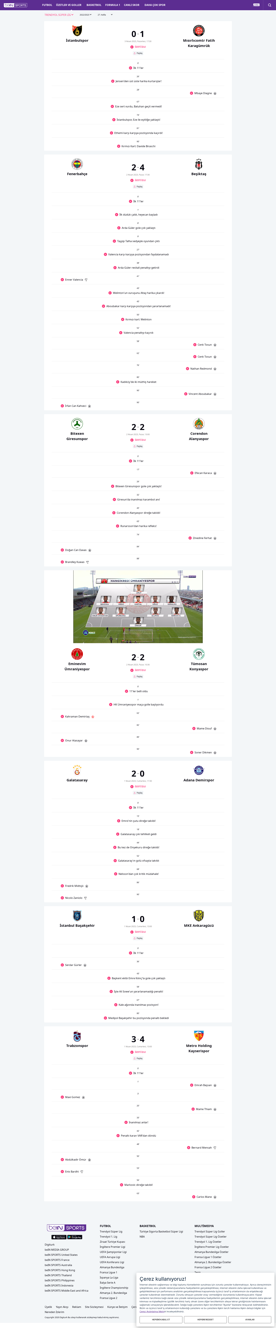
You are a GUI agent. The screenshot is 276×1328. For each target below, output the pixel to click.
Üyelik (48, 1307)
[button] (15, 5)
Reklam (76, 1307)
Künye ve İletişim (117, 1307)
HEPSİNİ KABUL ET (161, 1319)
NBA (142, 1236)
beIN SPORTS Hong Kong (60, 1270)
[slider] (138, 633)
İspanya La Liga (109, 1277)
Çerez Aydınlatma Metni (152, 1311)
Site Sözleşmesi (94, 1307)
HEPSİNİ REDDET (205, 1319)
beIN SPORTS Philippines (60, 1280)
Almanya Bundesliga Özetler (212, 1252)
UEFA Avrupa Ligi (110, 1257)
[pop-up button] (192, 638)
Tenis (198, 1272)
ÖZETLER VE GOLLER (68, 5)
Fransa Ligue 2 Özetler (208, 1267)
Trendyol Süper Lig (111, 1231)
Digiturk (50, 1244)
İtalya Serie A (107, 1282)
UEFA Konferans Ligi (112, 1262)
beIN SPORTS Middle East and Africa (66, 1290)
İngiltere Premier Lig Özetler (212, 1247)
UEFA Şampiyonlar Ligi (113, 1252)
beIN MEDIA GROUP (57, 1249)
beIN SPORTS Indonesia (59, 1285)
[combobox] (59, 15)
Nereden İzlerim (54, 1312)
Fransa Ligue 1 (108, 1272)
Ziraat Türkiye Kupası (112, 1241)
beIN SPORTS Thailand (58, 1275)
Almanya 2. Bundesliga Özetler (213, 1262)
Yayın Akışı (62, 1307)
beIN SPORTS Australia (58, 1265)
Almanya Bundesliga (112, 1267)
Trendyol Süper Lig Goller (210, 1231)
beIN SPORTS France (57, 1260)
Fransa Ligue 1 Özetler (208, 1257)
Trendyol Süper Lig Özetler (211, 1236)
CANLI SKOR (131, 5)
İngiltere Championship (114, 1287)
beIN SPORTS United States (61, 1255)
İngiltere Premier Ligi (112, 1247)
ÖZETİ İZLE (140, 46)
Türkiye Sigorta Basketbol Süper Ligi (161, 1231)
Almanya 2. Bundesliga (113, 1293)
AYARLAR (249, 1319)
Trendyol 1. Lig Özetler (208, 1241)
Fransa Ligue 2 (108, 1298)
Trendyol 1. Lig (108, 1236)
